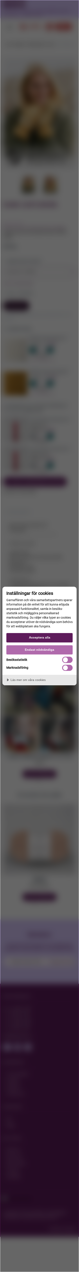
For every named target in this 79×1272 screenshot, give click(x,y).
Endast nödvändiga (39, 649)
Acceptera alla (39, 637)
